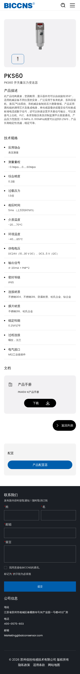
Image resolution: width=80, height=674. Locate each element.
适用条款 (39, 665)
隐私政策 (24, 665)
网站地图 (54, 665)
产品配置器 (40, 465)
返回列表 (67, 425)
